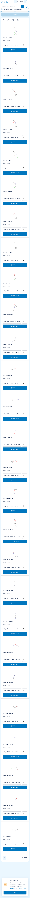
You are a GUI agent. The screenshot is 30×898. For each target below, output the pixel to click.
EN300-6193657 (7, 836)
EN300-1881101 (7, 222)
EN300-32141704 (8, 590)
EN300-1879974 (7, 252)
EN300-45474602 (8, 683)
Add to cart (16, 50)
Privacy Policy (13, 888)
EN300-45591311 (8, 806)
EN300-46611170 (8, 560)
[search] (22, 6)
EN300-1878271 (7, 283)
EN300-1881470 (7, 191)
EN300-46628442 (8, 652)
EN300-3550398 (7, 468)
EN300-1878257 (7, 160)
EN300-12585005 (8, 621)
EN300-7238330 (7, 406)
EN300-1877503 (7, 37)
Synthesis (16, 541)
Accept (15, 892)
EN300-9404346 (7, 375)
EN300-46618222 (8, 498)
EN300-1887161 (7, 345)
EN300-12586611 (8, 529)
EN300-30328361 (8, 314)
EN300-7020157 (7, 437)
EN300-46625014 (8, 775)
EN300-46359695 (8, 68)
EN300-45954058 (8, 744)
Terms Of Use (22, 888)
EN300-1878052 (7, 130)
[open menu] (29, 1)
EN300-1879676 (7, 99)
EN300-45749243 (8, 713)
